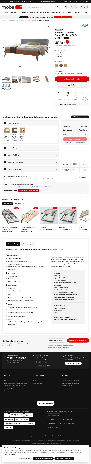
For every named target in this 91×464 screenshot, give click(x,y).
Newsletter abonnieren (76, 340)
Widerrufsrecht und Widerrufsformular (15, 383)
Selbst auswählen (24, 458)
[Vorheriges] (3, 48)
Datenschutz (65, 347)
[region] (26, 56)
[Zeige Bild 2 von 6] (23, 68)
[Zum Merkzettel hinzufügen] (48, 27)
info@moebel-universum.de (67, 319)
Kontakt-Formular (67, 386)
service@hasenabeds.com (68, 294)
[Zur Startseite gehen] (12, 7)
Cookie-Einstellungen (55, 443)
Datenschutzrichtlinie (53, 345)
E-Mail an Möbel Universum (70, 383)
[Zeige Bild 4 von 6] (28, 68)
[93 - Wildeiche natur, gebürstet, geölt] (56, 65)
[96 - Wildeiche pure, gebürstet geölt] (65, 65)
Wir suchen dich (37, 383)
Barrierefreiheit (56, 436)
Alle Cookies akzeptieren (64, 458)
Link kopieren (82, 177)
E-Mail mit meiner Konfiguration (29, 190)
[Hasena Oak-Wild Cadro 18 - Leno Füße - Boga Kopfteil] (26, 48)
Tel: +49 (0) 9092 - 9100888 (70, 380)
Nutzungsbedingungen (67, 345)
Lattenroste (7, 203)
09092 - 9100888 (72, 1)
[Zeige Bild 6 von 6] (33, 68)
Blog (85, 1)
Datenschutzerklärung (10, 454)
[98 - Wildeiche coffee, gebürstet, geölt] (61, 65)
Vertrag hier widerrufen (45, 403)
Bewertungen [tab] (28, 244)
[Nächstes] (49, 48)
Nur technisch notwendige (43, 458)
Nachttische (19, 203)
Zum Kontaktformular (73, 363)
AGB (5, 380)
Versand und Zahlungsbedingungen (14, 386)
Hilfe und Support (9, 388)
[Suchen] (57, 7)
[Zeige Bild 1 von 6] (20, 68)
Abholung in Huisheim (10, 391)
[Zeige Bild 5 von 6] (30, 68)
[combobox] (40, 7)
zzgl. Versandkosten (69, 45)
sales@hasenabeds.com (67, 282)
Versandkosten (41, 440)
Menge (65, 134)
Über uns (35, 380)
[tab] (13, 244)
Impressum (33, 436)
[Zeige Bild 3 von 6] (25, 68)
